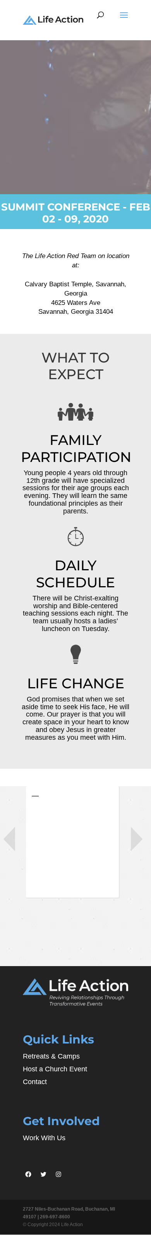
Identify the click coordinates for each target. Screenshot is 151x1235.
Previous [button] (9, 839)
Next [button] (136, 839)
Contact (35, 1082)
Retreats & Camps (51, 1056)
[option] (75, 844)
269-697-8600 (55, 1217)
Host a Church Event (55, 1069)
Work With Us (44, 1138)
